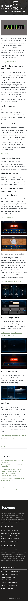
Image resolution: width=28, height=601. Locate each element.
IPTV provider (10, 487)
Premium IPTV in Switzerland (9, 585)
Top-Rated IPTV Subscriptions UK (10, 572)
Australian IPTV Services (8, 577)
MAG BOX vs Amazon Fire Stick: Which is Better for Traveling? (12, 479)
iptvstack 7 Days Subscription (9, 541)
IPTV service (16, 487)
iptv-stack (18, 598)
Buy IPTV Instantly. (7, 218)
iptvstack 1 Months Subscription (10, 538)
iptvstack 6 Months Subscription (10, 533)
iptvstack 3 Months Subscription (10, 536)
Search (3, 447)
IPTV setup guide (5, 489)
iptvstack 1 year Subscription (9, 530)
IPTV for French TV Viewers (9, 580)
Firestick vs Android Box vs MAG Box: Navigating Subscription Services (11, 470)
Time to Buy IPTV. (6, 154)
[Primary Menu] (26, 5)
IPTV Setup (22, 487)
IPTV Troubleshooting (6, 491)
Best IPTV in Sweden (7, 588)
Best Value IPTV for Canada (9, 582)
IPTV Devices (19, 485)
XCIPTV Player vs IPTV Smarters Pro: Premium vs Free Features (11, 474)
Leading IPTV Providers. (8, 62)
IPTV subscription (21, 489)
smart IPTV (14, 491)
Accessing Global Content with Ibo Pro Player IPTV (12, 466)
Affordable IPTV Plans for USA (9, 574)
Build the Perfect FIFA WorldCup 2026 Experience (12, 461)
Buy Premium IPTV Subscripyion (11, 281)
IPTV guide (3, 487)
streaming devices (21, 491)
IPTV (7, 485)
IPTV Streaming (13, 489)
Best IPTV (3, 485)
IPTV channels (12, 485)
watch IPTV (3, 493)
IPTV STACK (16, 3)
